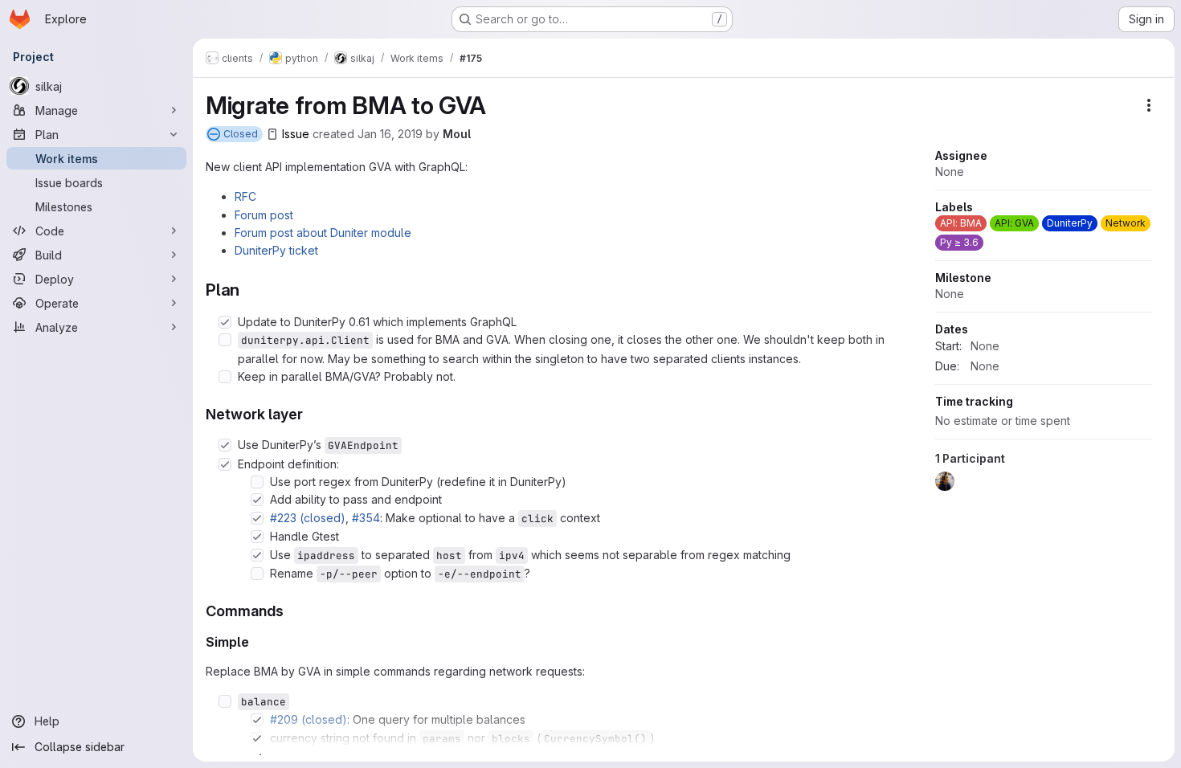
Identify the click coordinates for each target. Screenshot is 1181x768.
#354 (366, 518)
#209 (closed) (308, 719)
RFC (245, 196)
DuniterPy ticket (276, 250)
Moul (457, 134)
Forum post (264, 215)
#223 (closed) (307, 518)
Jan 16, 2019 (390, 134)
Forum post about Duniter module (323, 232)
